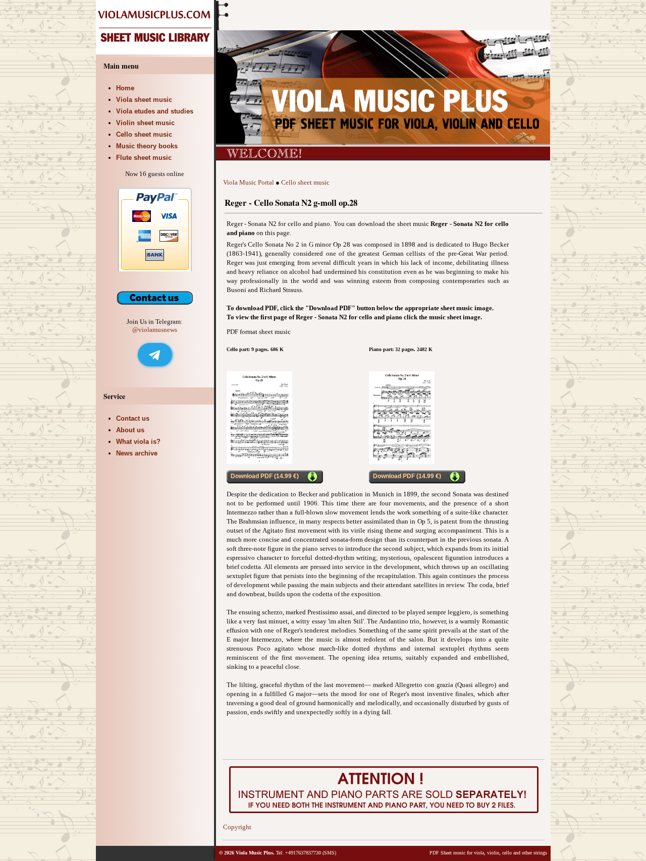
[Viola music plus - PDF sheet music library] (156, 52)
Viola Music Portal (248, 182)
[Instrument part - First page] (259, 462)
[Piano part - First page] (402, 462)
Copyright (237, 827)
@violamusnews (154, 329)
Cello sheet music (305, 182)
